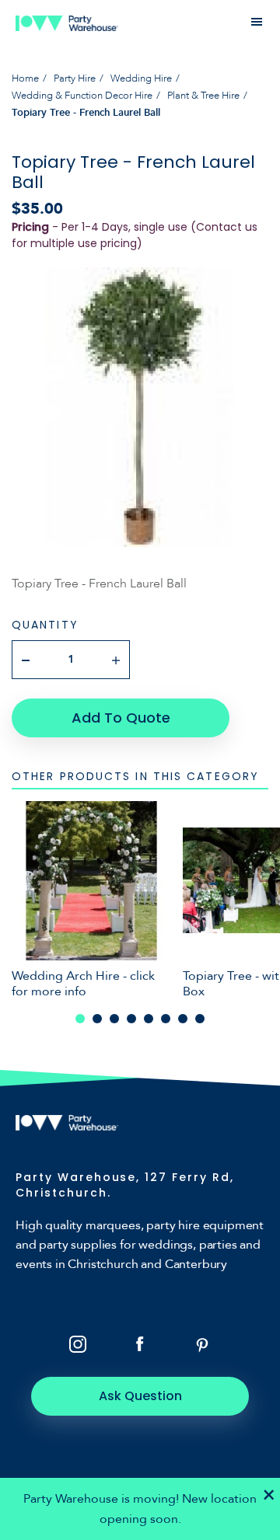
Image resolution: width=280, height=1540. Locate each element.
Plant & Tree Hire (203, 96)
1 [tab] (80, 1018)
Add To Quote (121, 717)
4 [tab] (131, 1018)
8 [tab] (200, 1018)
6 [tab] (165, 1018)
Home (25, 78)
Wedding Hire (141, 78)
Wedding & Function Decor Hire (82, 96)
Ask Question (140, 1396)
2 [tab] (97, 1018)
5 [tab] (148, 1018)
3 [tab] (114, 1018)
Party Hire (75, 78)
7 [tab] (182, 1018)
